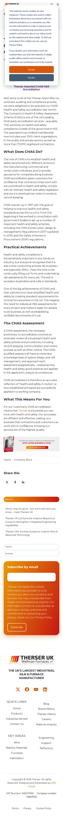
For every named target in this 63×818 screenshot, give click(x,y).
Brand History (46, 708)
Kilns (17, 742)
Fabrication (17, 758)
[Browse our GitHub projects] (36, 689)
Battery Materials (16, 747)
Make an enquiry (46, 724)
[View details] (18, 689)
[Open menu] (57, 4)
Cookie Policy (43, 808)
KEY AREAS (16, 736)
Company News (23, 459)
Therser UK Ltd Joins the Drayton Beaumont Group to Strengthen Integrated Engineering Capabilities (30, 522)
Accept (31, 69)
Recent (9, 499)
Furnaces (16, 753)
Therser (23, 410)
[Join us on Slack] (27, 689)
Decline (31, 77)
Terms (15, 808)
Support (46, 743)
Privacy (27, 808)
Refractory (46, 748)
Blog (46, 703)
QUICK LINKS (17, 701)
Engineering (46, 737)
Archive (9, 553)
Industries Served (17, 718)
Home (16, 708)
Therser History (46, 714)
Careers (46, 719)
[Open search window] (51, 4)
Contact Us (16, 724)
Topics (8, 546)
